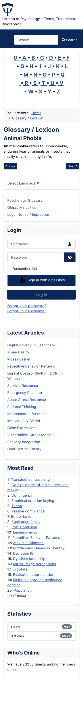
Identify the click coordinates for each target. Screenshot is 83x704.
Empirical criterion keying (33, 500)
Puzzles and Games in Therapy (39, 548)
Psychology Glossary (24, 200)
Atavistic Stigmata (28, 543)
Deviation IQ (23, 553)
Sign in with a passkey (46, 280)
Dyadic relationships (30, 558)
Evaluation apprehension (33, 574)
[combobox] (36, 40)
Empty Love (21, 516)
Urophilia (20, 569)
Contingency (22, 495)
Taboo (17, 506)
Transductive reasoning (30, 479)
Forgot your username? (26, 311)
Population (23, 590)
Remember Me (25, 268)
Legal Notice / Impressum (28, 214)
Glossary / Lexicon (23, 207)
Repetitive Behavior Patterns (36, 537)
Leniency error (25, 532)
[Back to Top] (75, 695)
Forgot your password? (26, 306)
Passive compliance (28, 511)
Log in (41, 295)
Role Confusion (24, 527)
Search (71, 40)
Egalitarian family (26, 521)
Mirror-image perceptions (34, 564)
